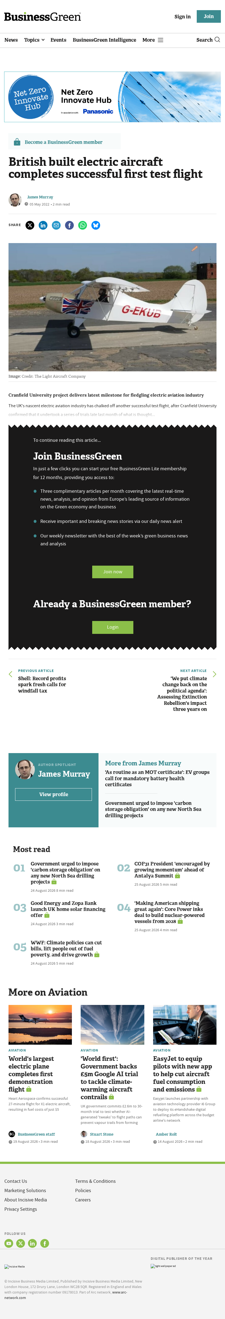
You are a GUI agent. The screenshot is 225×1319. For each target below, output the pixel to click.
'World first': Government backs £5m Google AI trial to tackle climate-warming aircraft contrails (109, 1078)
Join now (112, 572)
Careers (83, 1200)
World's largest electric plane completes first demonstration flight (31, 1074)
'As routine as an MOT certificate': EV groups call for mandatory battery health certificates (157, 778)
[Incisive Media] (14, 1266)
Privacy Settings (20, 1209)
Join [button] (209, 16)
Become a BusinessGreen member (64, 142)
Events (58, 40)
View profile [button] (53, 794)
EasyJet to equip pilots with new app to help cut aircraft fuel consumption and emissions (182, 1074)
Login (113, 627)
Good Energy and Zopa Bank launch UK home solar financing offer (68, 909)
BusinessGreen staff (36, 1134)
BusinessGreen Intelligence (104, 40)
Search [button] (204, 40)
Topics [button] (32, 40)
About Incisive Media (25, 1200)
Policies (83, 1190)
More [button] (149, 40)
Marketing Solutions (25, 1190)
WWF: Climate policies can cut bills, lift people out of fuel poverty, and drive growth (66, 948)
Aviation (17, 1050)
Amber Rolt (166, 1134)
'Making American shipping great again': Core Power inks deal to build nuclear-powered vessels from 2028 (169, 912)
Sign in (183, 16)
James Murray (40, 197)
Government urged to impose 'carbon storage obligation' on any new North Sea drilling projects (153, 809)
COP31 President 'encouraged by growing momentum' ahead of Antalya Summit (172, 870)
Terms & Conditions (95, 1181)
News (11, 40)
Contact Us (15, 1181)
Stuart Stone (101, 1134)
